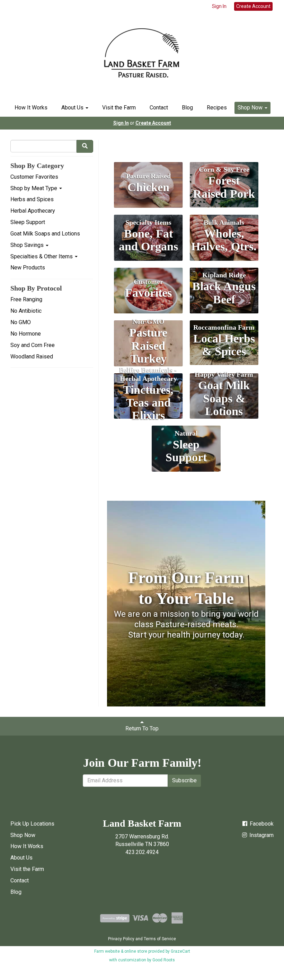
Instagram (261, 835)
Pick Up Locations (32, 823)
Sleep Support (27, 222)
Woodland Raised (31, 356)
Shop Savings (27, 245)
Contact (159, 107)
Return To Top (142, 728)
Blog (187, 107)
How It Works (31, 107)
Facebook (261, 823)
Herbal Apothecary (32, 210)
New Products (27, 267)
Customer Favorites (34, 176)
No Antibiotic (26, 311)
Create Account (253, 6)
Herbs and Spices (32, 199)
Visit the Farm (119, 107)
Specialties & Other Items (42, 256)
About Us (73, 107)
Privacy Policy (121, 938)
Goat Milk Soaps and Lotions (45, 233)
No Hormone (25, 333)
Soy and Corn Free (32, 345)
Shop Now (251, 107)
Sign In (219, 6)
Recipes (217, 107)
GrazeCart (180, 951)
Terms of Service (160, 938)
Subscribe (184, 780)
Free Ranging (26, 299)
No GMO (20, 322)
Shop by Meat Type (34, 188)
